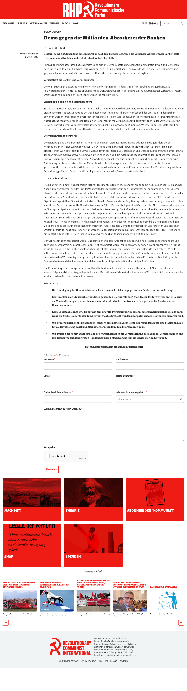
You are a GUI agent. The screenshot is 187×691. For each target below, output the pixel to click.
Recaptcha (49, 447)
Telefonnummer (125, 376)
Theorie (54, 23)
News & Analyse (38, 23)
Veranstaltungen (69, 661)
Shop (75, 23)
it (146, 23)
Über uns (22, 23)
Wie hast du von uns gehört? (131, 392)
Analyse (47, 32)
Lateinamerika (44, 614)
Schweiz (56, 32)
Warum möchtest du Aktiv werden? (63, 409)
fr (142, 23)
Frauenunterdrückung (120, 614)
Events (66, 23)
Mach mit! (8, 23)
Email (48, 376)
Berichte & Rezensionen (10, 614)
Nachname (122, 359)
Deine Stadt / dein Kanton (58, 392)
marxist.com (45, 609)
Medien (124, 661)
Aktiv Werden (89, 661)
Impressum (111, 661)
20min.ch (117, 609)
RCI (100, 661)
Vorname (49, 359)
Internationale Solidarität (85, 614)
